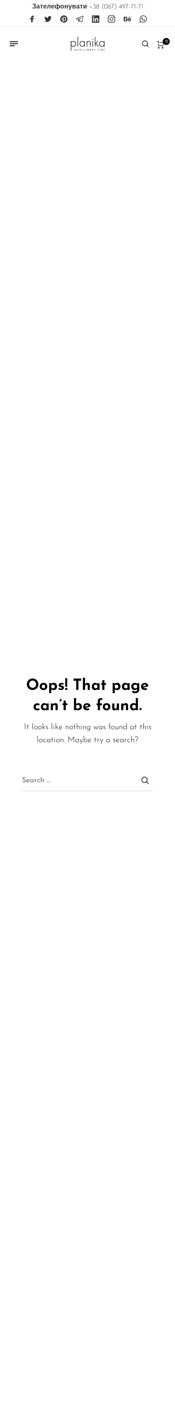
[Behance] (127, 19)
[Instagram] (111, 19)
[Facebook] (32, 19)
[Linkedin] (95, 19)
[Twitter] (48, 19)
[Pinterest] (64, 19)
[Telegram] (79, 19)
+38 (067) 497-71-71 (87, 7)
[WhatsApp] (143, 19)
